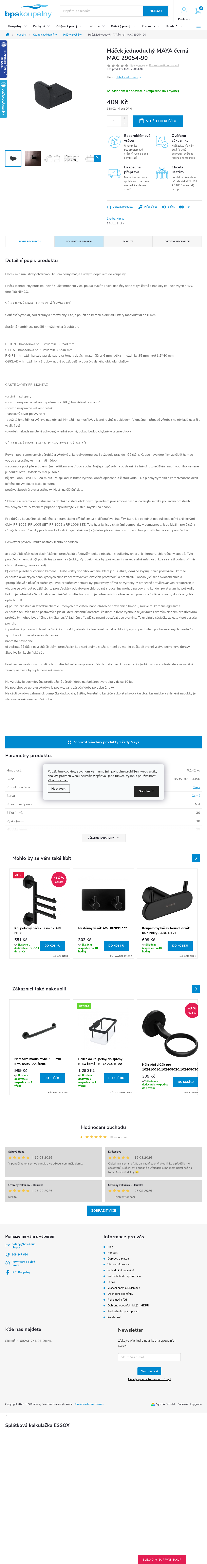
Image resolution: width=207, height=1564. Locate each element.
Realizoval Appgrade (189, 1404)
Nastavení (58, 788)
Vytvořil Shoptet (165, 1404)
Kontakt (112, 1253)
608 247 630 (20, 1254)
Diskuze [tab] (128, 241)
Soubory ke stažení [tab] (79, 241)
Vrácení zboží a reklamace (124, 1288)
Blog (110, 1247)
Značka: (115, 219)
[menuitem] (17, 26)
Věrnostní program (119, 1264)
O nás (111, 1282)
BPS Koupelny (21, 1272)
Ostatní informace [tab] (177, 241)
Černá (196, 796)
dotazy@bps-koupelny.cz (23, 1245)
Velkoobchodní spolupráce (124, 1276)
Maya (196, 787)
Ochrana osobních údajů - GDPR (128, 1305)
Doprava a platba (118, 1259)
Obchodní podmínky (120, 1294)
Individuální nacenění (121, 1270)
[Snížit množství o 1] (124, 124)
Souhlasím (146, 791)
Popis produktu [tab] (30, 241)
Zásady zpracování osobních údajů (149, 1379)
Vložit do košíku (161, 121)
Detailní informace (127, 77)
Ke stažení (114, 1317)
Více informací (58, 780)
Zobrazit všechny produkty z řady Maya (106, 742)
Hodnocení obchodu (103, 1127)
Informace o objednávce (23, 1263)
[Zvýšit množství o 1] (124, 118)
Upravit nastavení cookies (89, 1404)
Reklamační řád (117, 1300)
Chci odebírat (149, 1371)
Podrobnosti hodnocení (164, 65)
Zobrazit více (103, 1210)
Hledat (156, 11)
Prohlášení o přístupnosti (123, 1311)
